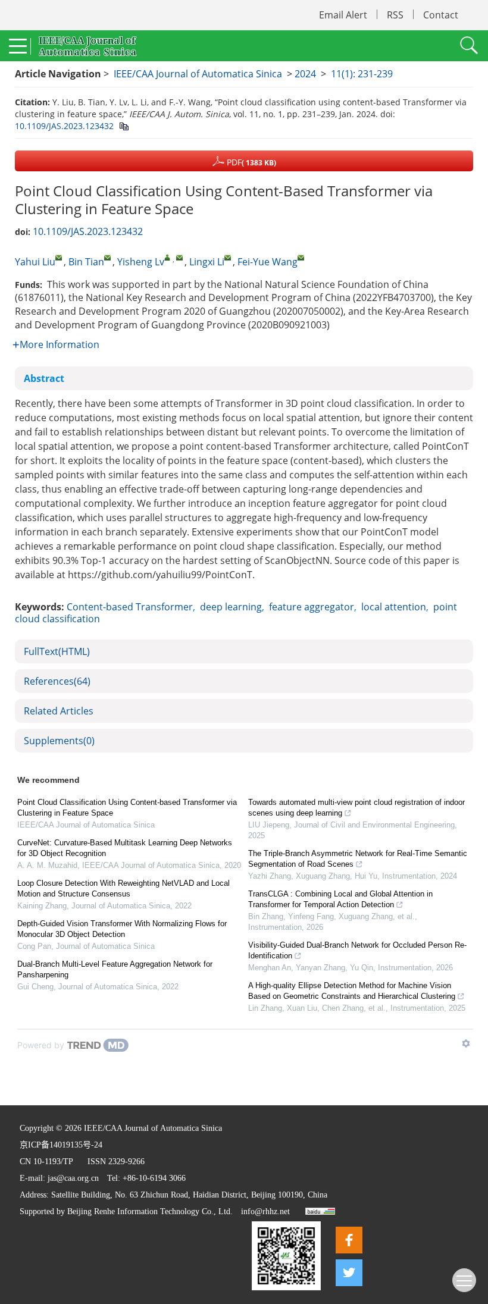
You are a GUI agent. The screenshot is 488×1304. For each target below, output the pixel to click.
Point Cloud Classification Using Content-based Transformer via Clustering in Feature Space (127, 807)
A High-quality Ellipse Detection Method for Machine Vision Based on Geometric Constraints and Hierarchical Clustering (351, 991)
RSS (395, 14)
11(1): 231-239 (362, 73)
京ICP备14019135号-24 (61, 1144)
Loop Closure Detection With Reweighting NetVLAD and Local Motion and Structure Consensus (123, 888)
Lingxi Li (206, 261)
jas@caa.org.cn (73, 1178)
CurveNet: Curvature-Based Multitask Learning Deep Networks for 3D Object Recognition (124, 848)
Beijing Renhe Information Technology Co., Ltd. (150, 1211)
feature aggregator (311, 606)
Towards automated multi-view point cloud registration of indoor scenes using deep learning (356, 807)
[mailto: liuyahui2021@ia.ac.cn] (58, 257)
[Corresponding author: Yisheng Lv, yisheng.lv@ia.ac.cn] (167, 257)
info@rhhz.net (265, 1211)
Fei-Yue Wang (267, 261)
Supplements (59, 740)
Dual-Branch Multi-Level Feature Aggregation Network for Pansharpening (114, 969)
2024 (305, 73)
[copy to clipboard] (123, 125)
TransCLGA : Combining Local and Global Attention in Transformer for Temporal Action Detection (340, 899)
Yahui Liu (35, 261)
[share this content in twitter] (349, 1272)
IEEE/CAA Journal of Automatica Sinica (198, 73)
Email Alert (343, 14)
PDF (250, 162)
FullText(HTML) (57, 651)
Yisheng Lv (140, 261)
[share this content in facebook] (349, 1240)
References (57, 681)
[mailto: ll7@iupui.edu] (227, 257)
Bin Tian (86, 261)
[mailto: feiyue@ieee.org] (301, 257)
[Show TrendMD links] (466, 1043)
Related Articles (58, 710)
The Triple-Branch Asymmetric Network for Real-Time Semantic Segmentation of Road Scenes (357, 859)
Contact (440, 14)
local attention (393, 606)
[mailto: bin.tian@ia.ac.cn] (107, 257)
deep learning (231, 606)
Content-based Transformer (130, 606)
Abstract (44, 378)
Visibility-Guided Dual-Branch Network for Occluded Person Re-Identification (357, 950)
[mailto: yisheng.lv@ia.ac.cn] (179, 257)
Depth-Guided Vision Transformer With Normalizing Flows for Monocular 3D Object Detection (122, 929)
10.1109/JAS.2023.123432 (64, 125)
